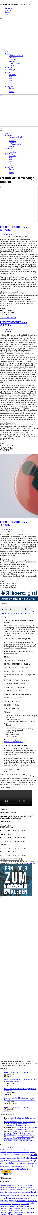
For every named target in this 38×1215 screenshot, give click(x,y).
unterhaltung (20, 1169)
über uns (30, 1169)
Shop (10, 90)
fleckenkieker (11, 1150)
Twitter (10, 1208)
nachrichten (3, 1158)
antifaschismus (22, 1148)
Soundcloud (31, 1208)
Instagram (17, 1208)
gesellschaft (3, 1152)
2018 (10, 80)
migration (27, 1154)
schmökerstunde (23, 1163)
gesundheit (9, 1152)
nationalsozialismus (14, 1158)
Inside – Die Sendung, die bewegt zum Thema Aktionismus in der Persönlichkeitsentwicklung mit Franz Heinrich (19, 1120)
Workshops (12, 71)
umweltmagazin (9, 1169)
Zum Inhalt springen (7, 1)
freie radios (22, 1150)
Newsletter (12, 75)
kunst (9, 1154)
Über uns (12, 69)
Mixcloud (3, 1210)
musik (34, 1154)
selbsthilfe (33, 1163)
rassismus (13, 1161)
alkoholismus (12, 1148)
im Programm (31, 863)
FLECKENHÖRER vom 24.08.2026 (16, 1072)
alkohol (4, 1148)
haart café (23, 1152)
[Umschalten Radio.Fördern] (37, 167)
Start (6, 52)
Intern (7, 14)
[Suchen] (21, 859)
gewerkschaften (16, 1152)
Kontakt (7, 12)
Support (11, 88)
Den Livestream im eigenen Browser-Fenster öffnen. (17, 612)
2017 (10, 82)
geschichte (29, 1150)
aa (1, 1148)
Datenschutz (9, 8)
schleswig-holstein (8, 1163)
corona (30, 1148)
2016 (10, 84)
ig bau (31, 1152)
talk (32, 1166)
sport (23, 1166)
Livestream (12, 57)
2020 (10, 77)
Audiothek (12, 59)
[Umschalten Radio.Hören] (37, 135)
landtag (13, 1154)
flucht (17, 1150)
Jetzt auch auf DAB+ (16, 56)
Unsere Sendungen (15, 63)
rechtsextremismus (22, 1161)
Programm (12, 61)
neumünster (30, 1157)
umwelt (2, 1169)
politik (7, 1160)
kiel (34, 1152)
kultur (5, 1154)
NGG (1, 1161)
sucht (27, 1166)
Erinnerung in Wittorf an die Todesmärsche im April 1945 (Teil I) (16, 1124)
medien (22, 1154)
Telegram (11, 1210)
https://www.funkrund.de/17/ (13, 742)
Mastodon (18, 1210)
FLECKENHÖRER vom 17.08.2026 (16, 1107)
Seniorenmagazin (5, 1166)
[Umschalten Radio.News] (37, 154)
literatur (17, 1154)
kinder (1, 1154)
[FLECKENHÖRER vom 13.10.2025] (18, 222)
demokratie (3, 1150)
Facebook (3, 1208)
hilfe (27, 1152)
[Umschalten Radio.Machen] (37, 148)
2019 (10, 78)
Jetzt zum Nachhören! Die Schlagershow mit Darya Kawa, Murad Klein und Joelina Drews (19, 1099)
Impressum (8, 10)
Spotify (23, 1208)
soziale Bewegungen (17, 1166)
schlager (32, 1160)
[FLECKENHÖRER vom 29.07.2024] (8, 318)
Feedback (12, 65)
